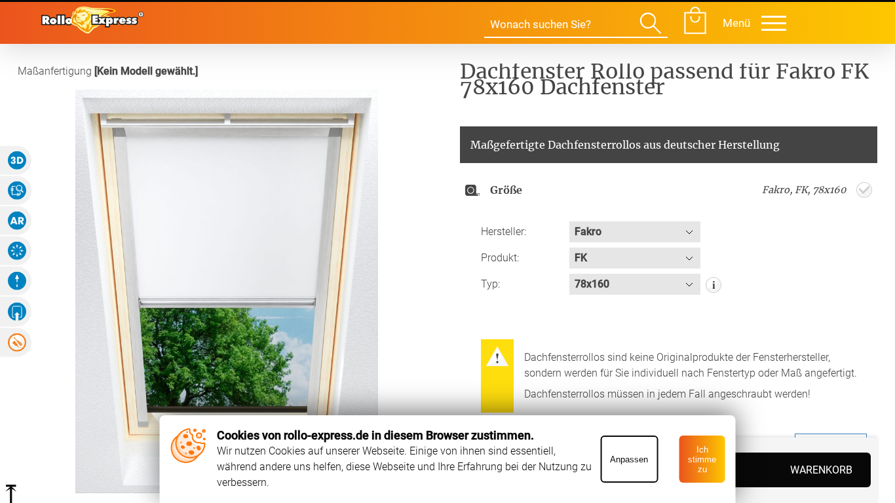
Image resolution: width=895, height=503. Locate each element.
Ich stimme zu (702, 459)
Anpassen (629, 459)
